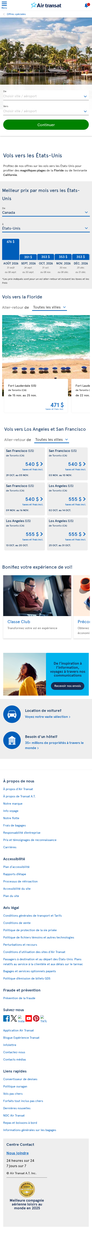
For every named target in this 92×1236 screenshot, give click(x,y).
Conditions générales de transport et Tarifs (32, 915)
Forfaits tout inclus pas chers (23, 1101)
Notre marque (12, 803)
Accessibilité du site (17, 888)
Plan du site (11, 896)
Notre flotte (11, 818)
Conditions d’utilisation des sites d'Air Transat (34, 952)
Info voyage (10, 811)
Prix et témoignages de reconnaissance (29, 840)
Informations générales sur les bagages (29, 1130)
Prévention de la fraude (19, 998)
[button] (46, 124)
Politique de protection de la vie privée (30, 930)
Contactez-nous (14, 1052)
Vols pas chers (12, 1093)
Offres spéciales (16, 14)
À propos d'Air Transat (18, 789)
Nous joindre (17, 1152)
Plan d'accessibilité (16, 867)
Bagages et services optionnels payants (29, 971)
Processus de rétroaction (20, 881)
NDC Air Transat (14, 1115)
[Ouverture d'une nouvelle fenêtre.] (6, 1019)
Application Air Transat (18, 1030)
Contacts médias (14, 1059)
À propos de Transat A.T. (19, 796)
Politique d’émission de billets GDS (26, 978)
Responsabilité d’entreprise (21, 832)
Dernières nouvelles (16, 1108)
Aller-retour (12, 307)
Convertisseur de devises (20, 1079)
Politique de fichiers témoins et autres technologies (38, 937)
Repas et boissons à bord (20, 1123)
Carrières (9, 847)
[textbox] (46, 95)
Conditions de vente (17, 923)
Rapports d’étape (14, 874)
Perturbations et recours (20, 944)
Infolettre (9, 1045)
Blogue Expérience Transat (21, 1037)
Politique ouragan (15, 1086)
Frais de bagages (14, 825)
